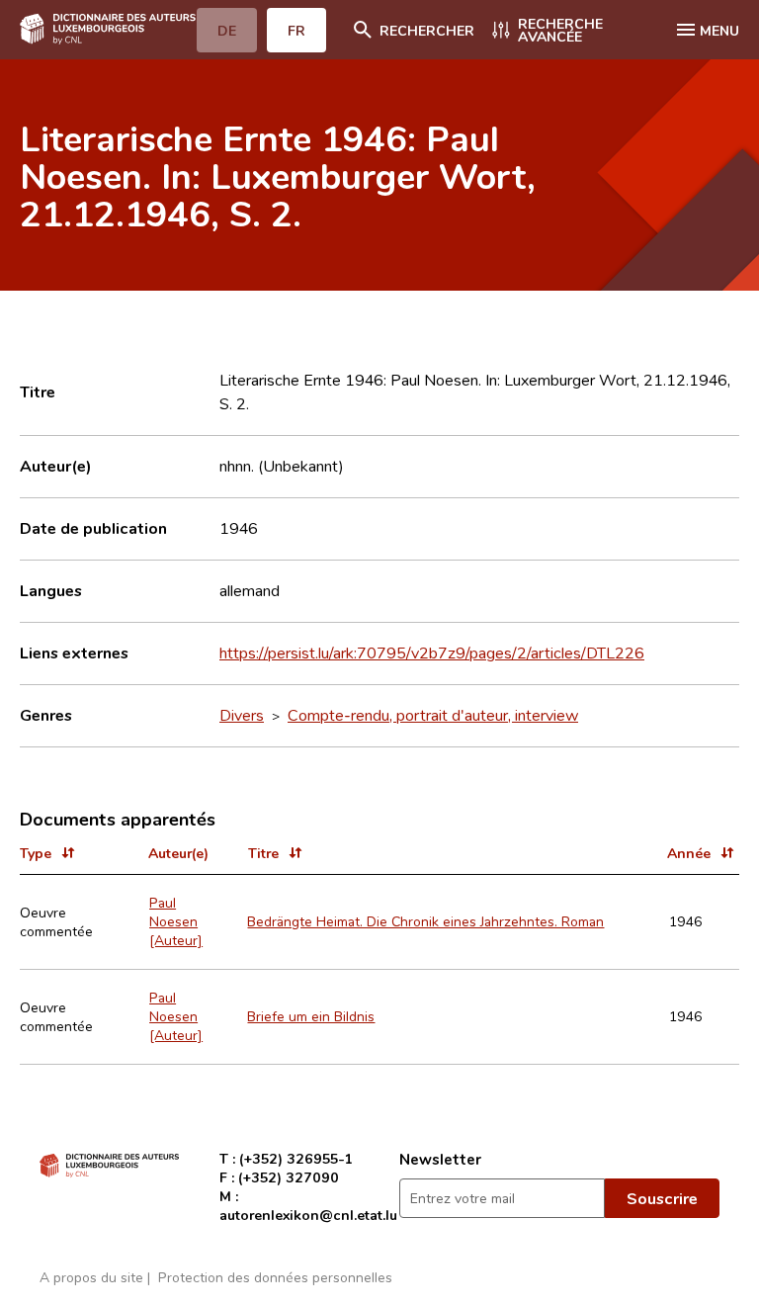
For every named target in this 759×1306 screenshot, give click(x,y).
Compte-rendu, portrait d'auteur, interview (433, 715)
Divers (241, 715)
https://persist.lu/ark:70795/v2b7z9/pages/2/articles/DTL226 (431, 652)
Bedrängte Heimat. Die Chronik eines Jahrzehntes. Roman (425, 921)
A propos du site (91, 1276)
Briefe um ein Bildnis (311, 1015)
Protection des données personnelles (275, 1276)
